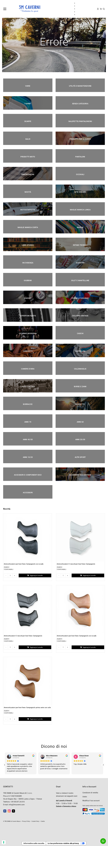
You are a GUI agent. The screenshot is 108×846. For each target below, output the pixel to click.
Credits (43, 821)
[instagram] (9, 811)
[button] (103, 764)
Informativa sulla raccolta (34, 843)
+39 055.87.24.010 (18, 802)
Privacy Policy (26, 821)
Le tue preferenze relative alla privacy (63, 843)
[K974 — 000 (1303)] (27, 515)
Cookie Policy (35, 821)
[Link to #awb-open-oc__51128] (8, 9)
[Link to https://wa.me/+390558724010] (103, 841)
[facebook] (4, 811)
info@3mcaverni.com (17, 805)
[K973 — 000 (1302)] (80, 587)
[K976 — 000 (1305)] (80, 515)
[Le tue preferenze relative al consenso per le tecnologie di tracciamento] (4, 842)
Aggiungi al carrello (36, 575)
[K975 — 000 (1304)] (27, 587)
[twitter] (13, 811)
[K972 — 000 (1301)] (27, 658)
